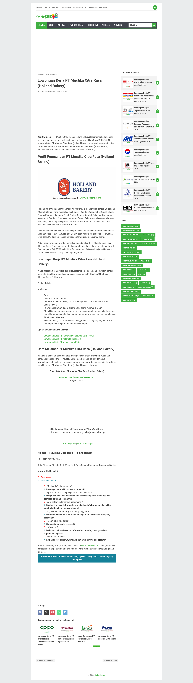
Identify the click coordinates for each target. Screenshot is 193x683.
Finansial (118, 25)
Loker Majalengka (130, 291)
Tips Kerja (143, 270)
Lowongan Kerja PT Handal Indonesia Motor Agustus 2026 (144, 207)
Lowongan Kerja (76, 25)
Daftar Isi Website (89, 545)
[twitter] (46, 612)
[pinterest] (52, 612)
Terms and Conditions (97, 7)
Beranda (41, 25)
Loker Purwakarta (130, 278)
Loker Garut (128, 287)
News (51, 25)
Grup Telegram (68, 443)
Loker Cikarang (130, 226)
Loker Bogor (128, 270)
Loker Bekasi (128, 248)
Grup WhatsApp (85, 443)
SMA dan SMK (128, 274)
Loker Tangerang (130, 239)
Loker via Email (129, 261)
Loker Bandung (129, 257)
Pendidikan (93, 25)
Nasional (61, 25)
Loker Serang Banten (131, 265)
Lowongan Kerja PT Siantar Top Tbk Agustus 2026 (144, 179)
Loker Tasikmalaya (130, 296)
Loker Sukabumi (129, 283)
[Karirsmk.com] (47, 16)
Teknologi (106, 25)
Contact (55, 7)
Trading (145, 261)
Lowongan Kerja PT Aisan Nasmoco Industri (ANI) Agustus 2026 (144, 139)
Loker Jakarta (148, 244)
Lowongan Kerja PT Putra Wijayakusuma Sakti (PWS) (69, 336)
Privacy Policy (79, 7)
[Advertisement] (96, 50)
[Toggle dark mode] (155, 7)
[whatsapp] (59, 612)
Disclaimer (66, 7)
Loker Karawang (130, 235)
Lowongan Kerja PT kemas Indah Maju (62, 342)
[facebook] (40, 612)
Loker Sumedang (145, 287)
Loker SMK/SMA (129, 244)
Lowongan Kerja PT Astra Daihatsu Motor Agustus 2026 (143, 82)
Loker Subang (128, 300)
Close (96, 646)
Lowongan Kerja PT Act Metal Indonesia (62, 339)
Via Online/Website (131, 252)
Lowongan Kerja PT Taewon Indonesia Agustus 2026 (142, 152)
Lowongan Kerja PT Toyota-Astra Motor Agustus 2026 (142, 110)
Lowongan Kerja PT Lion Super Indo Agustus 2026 (144, 166)
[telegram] (65, 612)
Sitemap (39, 7)
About (47, 7)
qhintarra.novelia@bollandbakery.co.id (77, 377)
